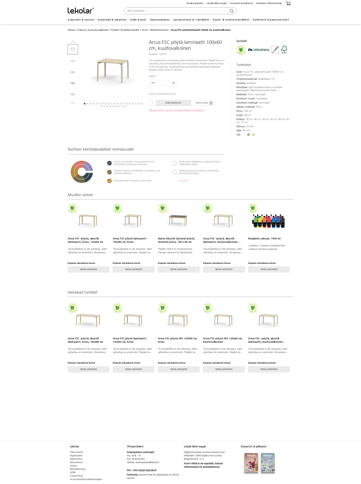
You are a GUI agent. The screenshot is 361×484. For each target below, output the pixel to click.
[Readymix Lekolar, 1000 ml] (268, 221)
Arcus (145, 30)
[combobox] (180, 11)
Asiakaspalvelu (194, 3)
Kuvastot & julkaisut (241, 3)
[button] (84, 103)
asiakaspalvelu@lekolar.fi (147, 462)
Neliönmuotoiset (159, 30)
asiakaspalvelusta (211, 467)
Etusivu (72, 30)
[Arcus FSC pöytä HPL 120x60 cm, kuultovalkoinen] (223, 320)
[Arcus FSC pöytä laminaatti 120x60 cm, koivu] (133, 320)
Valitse (152, 76)
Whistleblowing (77, 469)
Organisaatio (76, 456)
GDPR (73, 473)
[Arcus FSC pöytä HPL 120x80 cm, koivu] (178, 320)
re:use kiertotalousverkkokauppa (86, 479)
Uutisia (73, 466)
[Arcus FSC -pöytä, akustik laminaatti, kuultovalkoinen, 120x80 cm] (223, 221)
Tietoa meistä (76, 452)
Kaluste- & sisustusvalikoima (93, 30)
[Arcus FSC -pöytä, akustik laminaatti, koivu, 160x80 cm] (88, 320)
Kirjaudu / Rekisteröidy (269, 3)
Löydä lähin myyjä (217, 3)
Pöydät (115, 30)
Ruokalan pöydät (130, 30)
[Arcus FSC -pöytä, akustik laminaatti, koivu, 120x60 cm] (88, 221)
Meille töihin (76, 459)
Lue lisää (183, 181)
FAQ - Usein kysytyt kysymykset (141, 470)
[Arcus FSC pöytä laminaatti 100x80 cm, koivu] (133, 221)
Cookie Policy (76, 476)
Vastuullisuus (76, 462)
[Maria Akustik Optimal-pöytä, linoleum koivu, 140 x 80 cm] (178, 221)
